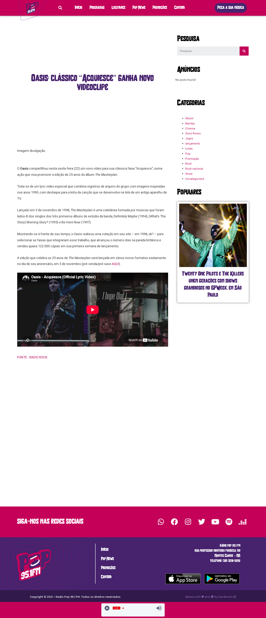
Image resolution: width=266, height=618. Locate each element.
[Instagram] (188, 522)
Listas (189, 148)
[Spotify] (229, 522)
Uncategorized (194, 178)
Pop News (138, 8)
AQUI (115, 264)
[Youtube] (215, 522)
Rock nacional (194, 168)
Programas (97, 8)
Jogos (189, 138)
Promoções (160, 8)
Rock (188, 163)
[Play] (107, 608)
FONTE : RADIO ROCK (32, 357)
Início (78, 8)
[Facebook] (174, 522)
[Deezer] (242, 522)
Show (189, 173)
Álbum (189, 118)
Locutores (118, 8)
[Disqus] (92, 420)
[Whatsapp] (161, 522)
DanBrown (226, 596)
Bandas (190, 123)
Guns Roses (193, 133)
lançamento (192, 143)
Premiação (192, 158)
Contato (179, 8)
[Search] (244, 51)
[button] (231, 8)
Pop (187, 153)
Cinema (190, 128)
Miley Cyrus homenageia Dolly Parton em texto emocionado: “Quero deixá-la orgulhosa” (213, 281)
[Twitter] (201, 522)
